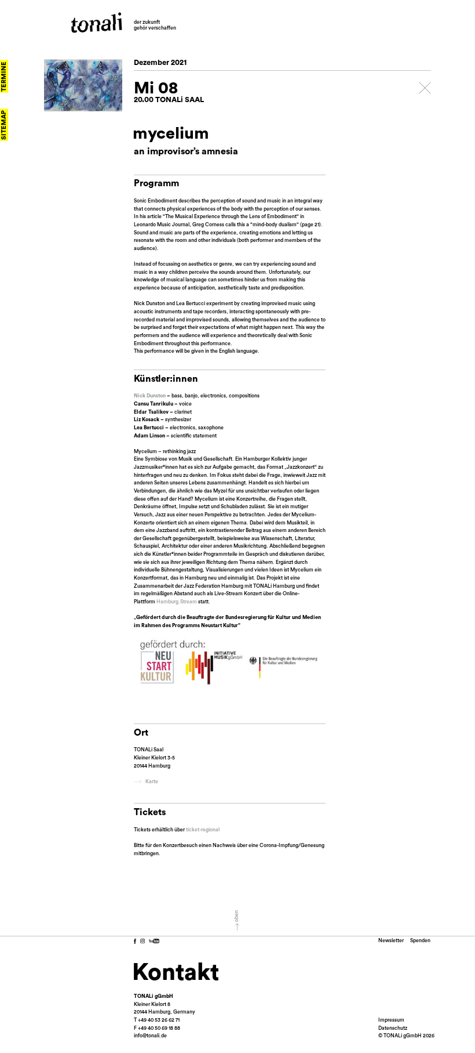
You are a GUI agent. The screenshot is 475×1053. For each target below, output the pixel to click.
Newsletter (391, 940)
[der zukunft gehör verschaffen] (96, 22)
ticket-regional (203, 830)
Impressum (391, 1020)
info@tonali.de (150, 1035)
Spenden (420, 940)
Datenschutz (392, 1028)
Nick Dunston (150, 396)
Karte (151, 781)
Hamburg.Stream (176, 602)
